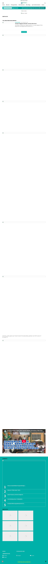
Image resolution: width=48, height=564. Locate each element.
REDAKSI (3, 551)
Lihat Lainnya (24, 31)
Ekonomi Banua (17, 22)
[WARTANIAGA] (24, 2)
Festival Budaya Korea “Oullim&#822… (15, 499)
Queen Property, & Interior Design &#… (15, 494)
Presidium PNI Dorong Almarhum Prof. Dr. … (16, 503)
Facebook (5, 555)
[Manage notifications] (3, 561)
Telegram (5, 557)
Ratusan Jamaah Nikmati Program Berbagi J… (16, 485)
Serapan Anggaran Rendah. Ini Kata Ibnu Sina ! (26, 23)
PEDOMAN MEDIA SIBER (20, 551)
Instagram (19, 555)
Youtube (32, 555)
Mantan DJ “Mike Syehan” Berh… (14, 490)
